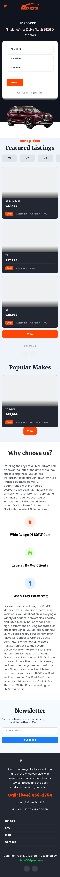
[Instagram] (35, 869)
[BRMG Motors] (30, 6)
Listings (10, 821)
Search (14, 82)
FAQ (7, 828)
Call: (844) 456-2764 (30, 795)
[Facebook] (27, 869)
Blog (8, 835)
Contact (10, 842)
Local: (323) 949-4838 (30, 802)
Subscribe (30, 740)
